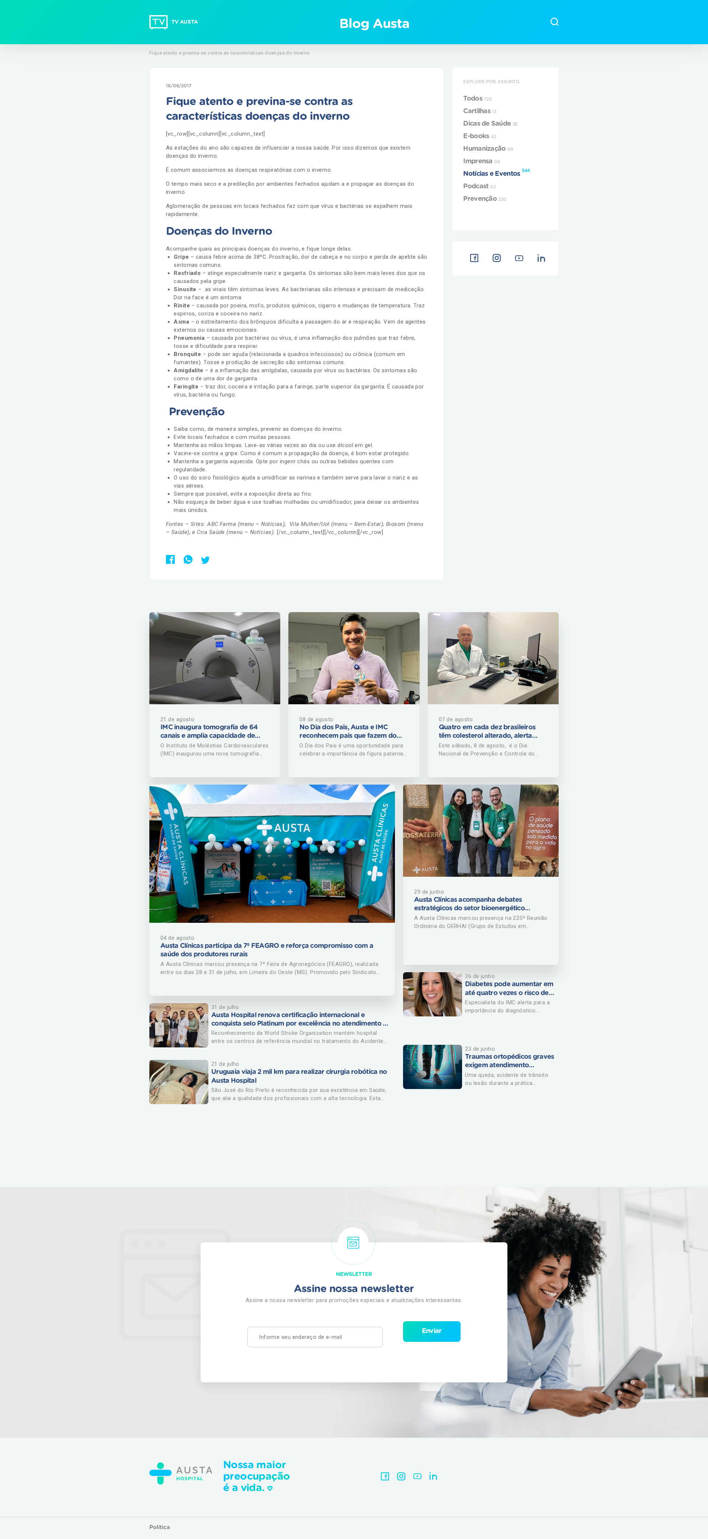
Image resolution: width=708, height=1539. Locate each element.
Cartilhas (479, 111)
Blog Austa (374, 24)
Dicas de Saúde (490, 124)
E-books (479, 136)
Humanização (488, 149)
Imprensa (481, 161)
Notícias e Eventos (496, 172)
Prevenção (484, 199)
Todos (477, 98)
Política (159, 1527)
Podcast (479, 186)
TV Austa (184, 22)
